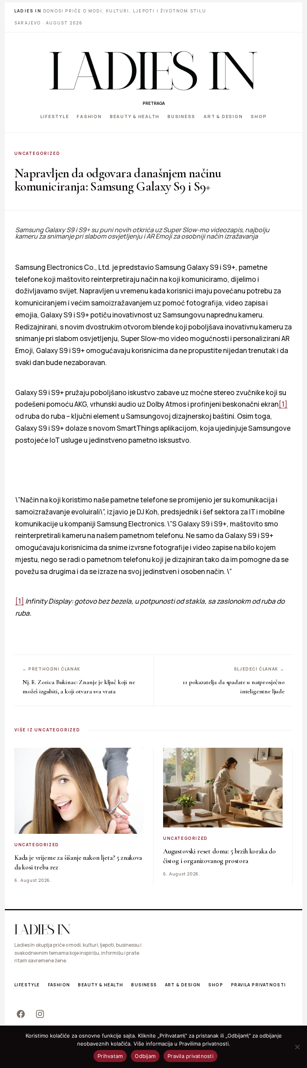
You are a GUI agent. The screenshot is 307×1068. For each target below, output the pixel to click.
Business (181, 116)
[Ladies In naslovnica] (153, 70)
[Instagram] (40, 1014)
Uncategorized (37, 153)
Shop (259, 116)
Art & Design (223, 116)
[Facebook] (20, 1014)
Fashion (89, 116)
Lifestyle (54, 116)
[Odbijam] (297, 1047)
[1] (283, 404)
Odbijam (145, 1056)
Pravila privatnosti (258, 985)
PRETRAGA (154, 103)
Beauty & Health (134, 116)
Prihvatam (110, 1056)
